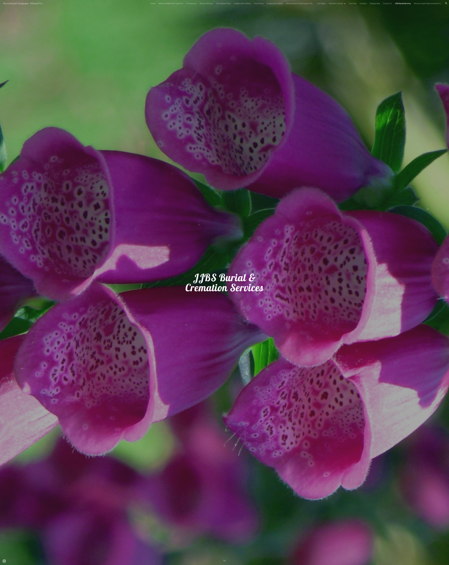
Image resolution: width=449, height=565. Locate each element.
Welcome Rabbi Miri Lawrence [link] (171, 3)
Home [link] (153, 3)
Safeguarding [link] (375, 3)
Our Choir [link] (353, 3)
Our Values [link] (321, 3)
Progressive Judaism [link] (275, 3)
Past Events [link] (259, 3)
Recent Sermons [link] (206, 3)
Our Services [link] (191, 3)
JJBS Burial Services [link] (403, 3)
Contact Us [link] (387, 3)
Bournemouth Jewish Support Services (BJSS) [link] (300, 3)
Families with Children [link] (242, 3)
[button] (446, 3)
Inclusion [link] (363, 3)
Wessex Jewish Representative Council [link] (428, 3)
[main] (224, 283)
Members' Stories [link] (336, 3)
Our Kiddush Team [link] (223, 3)
